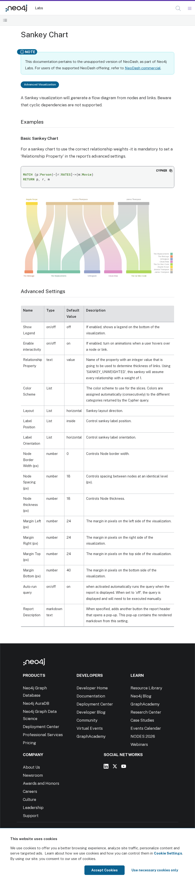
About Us (31, 767)
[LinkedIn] (106, 766)
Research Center (146, 712)
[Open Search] (178, 8)
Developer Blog (91, 712)
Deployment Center (41, 726)
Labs (39, 8)
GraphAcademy (91, 736)
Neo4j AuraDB (36, 703)
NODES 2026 (143, 736)
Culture (29, 799)
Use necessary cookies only (155, 870)
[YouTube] (123, 766)
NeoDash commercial (143, 68)
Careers (30, 791)
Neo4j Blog (141, 696)
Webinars (139, 744)
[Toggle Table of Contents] (5, 20)
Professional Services (43, 734)
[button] (178, 8)
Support (31, 815)
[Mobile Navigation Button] (189, 8)
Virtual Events (90, 728)
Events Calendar (146, 728)
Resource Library (146, 688)
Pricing (29, 742)
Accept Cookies (104, 870)
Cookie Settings (168, 853)
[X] (114, 766)
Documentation (91, 696)
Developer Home (92, 688)
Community (87, 720)
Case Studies (142, 720)
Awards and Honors (41, 783)
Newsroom (33, 775)
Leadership (33, 807)
